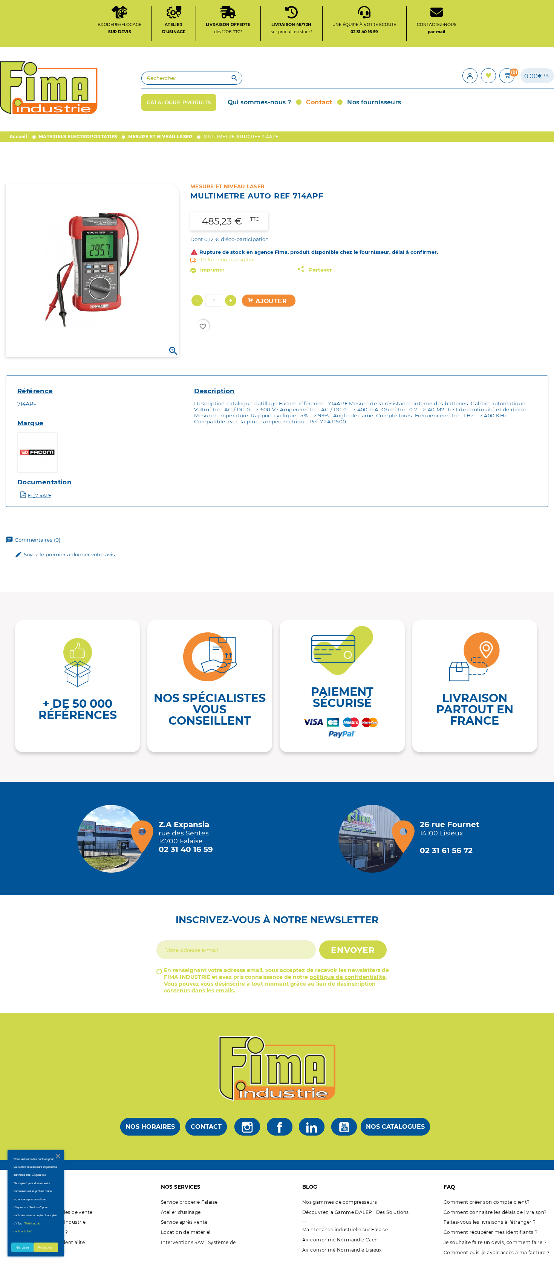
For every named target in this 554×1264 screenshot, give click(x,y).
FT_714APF (39, 495)
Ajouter (270, 300)
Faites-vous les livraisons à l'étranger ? (490, 1222)
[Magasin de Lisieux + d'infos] (374, 839)
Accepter (46, 1247)
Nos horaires (150, 1126)
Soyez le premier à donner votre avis (65, 554)
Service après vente (184, 1222)
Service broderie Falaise (189, 1202)
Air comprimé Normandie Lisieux (342, 1250)
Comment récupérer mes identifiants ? (490, 1232)
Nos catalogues (395, 1126)
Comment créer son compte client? (487, 1202)
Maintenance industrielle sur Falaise (345, 1229)
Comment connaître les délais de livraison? (495, 1212)
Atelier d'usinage (181, 1212)
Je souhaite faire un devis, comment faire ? (495, 1242)
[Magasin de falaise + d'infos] (113, 839)
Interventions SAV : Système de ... (201, 1242)
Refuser (22, 1247)
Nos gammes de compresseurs (339, 1202)
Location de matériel (186, 1232)
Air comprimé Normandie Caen (340, 1240)
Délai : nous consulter (227, 259)
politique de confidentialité (347, 977)
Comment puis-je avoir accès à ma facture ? (497, 1252)
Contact (206, 1126)
